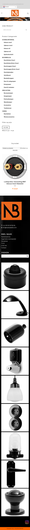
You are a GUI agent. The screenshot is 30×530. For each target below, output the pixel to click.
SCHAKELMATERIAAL (8, 39)
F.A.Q (2, 243)
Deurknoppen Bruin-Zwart (12, 69)
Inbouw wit (7, 48)
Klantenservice (5, 237)
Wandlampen (8, 102)
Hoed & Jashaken (9, 87)
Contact (3, 248)
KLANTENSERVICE (19, 4)
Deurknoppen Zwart (10, 66)
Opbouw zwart (8, 45)
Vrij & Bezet (7, 75)
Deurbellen (7, 114)
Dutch (7, 6)
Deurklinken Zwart (9, 60)
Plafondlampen (8, 99)
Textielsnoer (8, 108)
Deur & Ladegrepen (10, 81)
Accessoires (7, 105)
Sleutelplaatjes (8, 72)
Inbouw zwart (8, 42)
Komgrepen (7, 84)
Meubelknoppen (9, 78)
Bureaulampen (8, 93)
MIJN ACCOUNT (10, 4)
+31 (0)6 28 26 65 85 (9, 225)
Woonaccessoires (9, 117)
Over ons (4, 245)
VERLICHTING (6, 90)
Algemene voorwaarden (8, 239)
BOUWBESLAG (6, 57)
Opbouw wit (7, 51)
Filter (6, 127)
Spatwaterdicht (8, 54)
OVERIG (4, 111)
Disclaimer (4, 241)
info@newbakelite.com (10, 227)
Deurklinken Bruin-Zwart (11, 63)
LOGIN (4, 4)
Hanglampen (8, 96)
